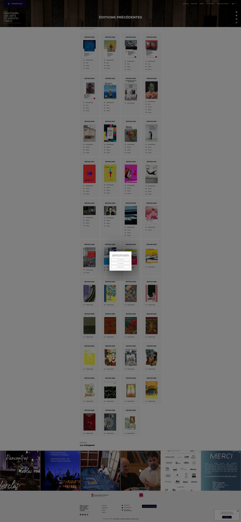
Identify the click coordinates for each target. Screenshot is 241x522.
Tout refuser (120, 263)
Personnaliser (120, 266)
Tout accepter (120, 259)
